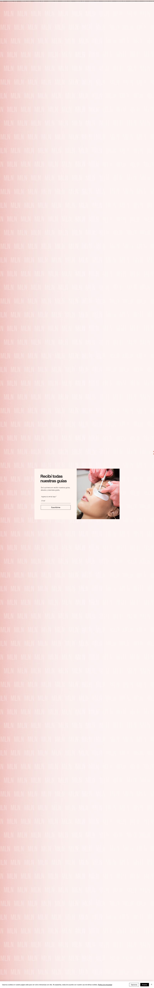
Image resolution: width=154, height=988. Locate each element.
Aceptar (144, 985)
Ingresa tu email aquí (48, 496)
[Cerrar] (151, 984)
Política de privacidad (105, 985)
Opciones (134, 985)
